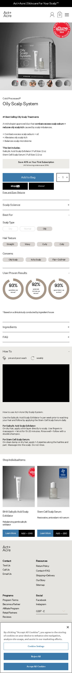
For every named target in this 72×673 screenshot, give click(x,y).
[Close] (68, 627)
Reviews (7, 616)
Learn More (10, 533)
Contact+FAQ (43, 570)
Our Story (40, 580)
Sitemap (40, 584)
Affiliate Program (11, 608)
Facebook (41, 600)
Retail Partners (10, 612)
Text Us (6, 565)
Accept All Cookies (36, 666)
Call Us (6, 569)
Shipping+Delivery (45, 575)
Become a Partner (11, 604)
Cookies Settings (36, 646)
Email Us (7, 573)
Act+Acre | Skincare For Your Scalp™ (36, 3)
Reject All (36, 656)
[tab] (15, 83)
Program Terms (10, 600)
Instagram (41, 604)
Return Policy (42, 566)
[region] (36, 647)
